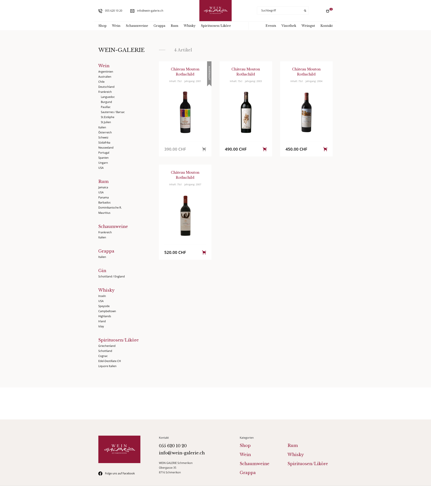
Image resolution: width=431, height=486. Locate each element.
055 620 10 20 (113, 10)
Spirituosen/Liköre (216, 26)
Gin (102, 270)
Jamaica (103, 187)
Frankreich (105, 92)
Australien (104, 77)
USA (101, 168)
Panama (103, 197)
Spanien (103, 158)
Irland (102, 321)
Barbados (104, 202)
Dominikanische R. (110, 207)
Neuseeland (105, 147)
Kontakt (326, 26)
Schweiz (103, 137)
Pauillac (106, 107)
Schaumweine (137, 26)
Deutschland (106, 87)
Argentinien (105, 71)
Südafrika (104, 142)
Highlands (104, 316)
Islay (101, 326)
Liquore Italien (107, 366)
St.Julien (106, 122)
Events (271, 26)
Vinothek (288, 26)
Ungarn (103, 163)
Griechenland (106, 346)
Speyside (104, 306)
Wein (116, 26)
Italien (102, 127)
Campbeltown (107, 311)
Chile (101, 82)
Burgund (106, 102)
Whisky (189, 26)
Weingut (308, 26)
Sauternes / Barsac (113, 112)
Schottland (105, 351)
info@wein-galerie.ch (150, 10)
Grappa (159, 26)
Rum (174, 26)
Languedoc (108, 97)
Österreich (105, 132)
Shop (102, 26)
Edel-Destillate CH (109, 361)
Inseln (102, 296)
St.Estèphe (107, 117)
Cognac (103, 356)
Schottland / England (111, 276)
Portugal (103, 152)
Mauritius (104, 213)
